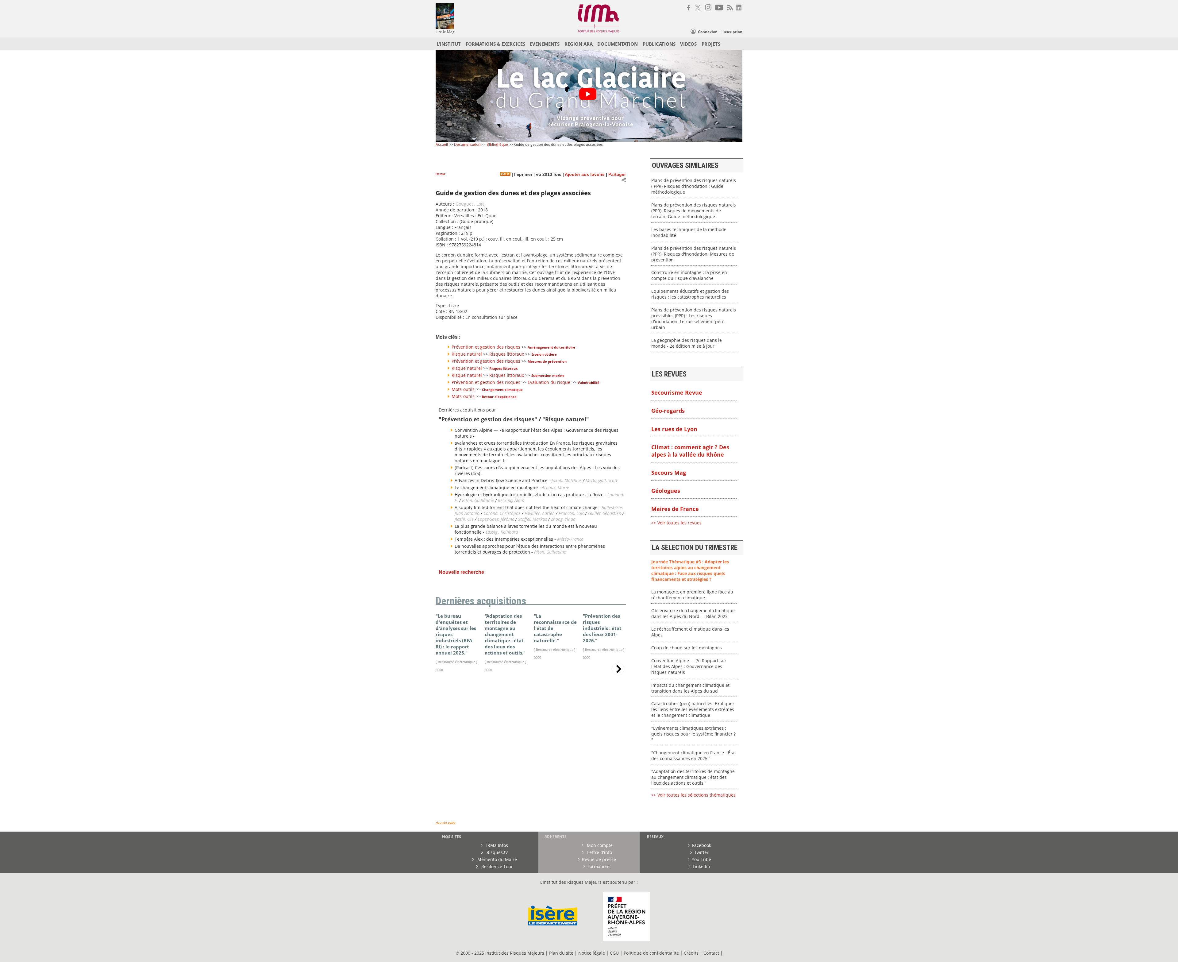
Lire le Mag (445, 31)
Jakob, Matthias (567, 480)
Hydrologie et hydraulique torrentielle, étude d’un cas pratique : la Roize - (531, 494)
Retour (440, 174)
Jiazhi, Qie (464, 519)
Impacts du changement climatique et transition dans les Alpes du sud (690, 688)
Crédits (691, 953)
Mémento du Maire (496, 859)
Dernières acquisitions (481, 601)
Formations (598, 866)
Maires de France (675, 508)
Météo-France (570, 539)
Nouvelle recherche (461, 572)
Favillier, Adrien (540, 513)
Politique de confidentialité (651, 953)
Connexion (708, 31)
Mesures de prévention (547, 361)
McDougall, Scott (602, 480)
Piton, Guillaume (478, 500)
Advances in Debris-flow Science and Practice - (503, 480)
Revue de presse (599, 859)
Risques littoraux (506, 354)
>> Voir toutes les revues (676, 523)
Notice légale (591, 953)
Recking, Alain (511, 500)
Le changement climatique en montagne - (498, 487)
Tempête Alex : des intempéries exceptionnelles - (506, 539)
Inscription (732, 31)
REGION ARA (578, 44)
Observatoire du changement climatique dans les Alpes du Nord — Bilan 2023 (693, 613)
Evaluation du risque (549, 382)
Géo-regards (668, 410)
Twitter (701, 852)
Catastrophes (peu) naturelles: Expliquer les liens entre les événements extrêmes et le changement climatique (692, 709)
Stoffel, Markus (532, 519)
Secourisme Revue (676, 392)
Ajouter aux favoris (585, 174)
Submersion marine (547, 375)
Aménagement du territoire (551, 347)
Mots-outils (463, 389)
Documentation (467, 144)
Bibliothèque (497, 144)
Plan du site (561, 953)
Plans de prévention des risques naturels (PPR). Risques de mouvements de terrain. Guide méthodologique (693, 210)
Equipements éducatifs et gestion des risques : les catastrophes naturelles (690, 294)
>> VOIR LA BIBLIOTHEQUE (462, 749)
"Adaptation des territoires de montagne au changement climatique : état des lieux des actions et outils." (693, 777)
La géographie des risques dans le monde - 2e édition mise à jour (686, 343)
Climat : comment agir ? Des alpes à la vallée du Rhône (690, 450)
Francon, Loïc (572, 513)
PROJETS (711, 44)
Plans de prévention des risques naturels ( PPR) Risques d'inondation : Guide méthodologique (693, 186)
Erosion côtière (544, 354)
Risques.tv (496, 852)
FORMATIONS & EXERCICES (495, 44)
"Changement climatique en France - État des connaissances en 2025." (693, 755)
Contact (711, 953)
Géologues (665, 490)
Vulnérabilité (588, 382)
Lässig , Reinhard (502, 532)
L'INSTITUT (449, 44)
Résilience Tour (496, 866)
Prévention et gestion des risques (486, 347)
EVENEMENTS (545, 44)
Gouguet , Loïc (470, 204)
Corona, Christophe (502, 513)
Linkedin (701, 866)
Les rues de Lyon (674, 429)
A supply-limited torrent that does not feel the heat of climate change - (528, 507)
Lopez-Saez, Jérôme (496, 519)
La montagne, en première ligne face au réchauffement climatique (692, 595)
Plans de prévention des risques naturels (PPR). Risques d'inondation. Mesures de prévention (693, 254)
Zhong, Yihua (563, 519)
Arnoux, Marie (555, 487)
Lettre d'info (599, 852)
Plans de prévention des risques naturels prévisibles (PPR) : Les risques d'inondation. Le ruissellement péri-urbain (693, 318)
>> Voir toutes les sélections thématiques (693, 795)
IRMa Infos (496, 845)
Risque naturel (467, 354)
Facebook (701, 845)
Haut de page (445, 822)
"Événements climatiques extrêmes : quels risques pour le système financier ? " (693, 734)
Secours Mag (668, 472)
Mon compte (599, 845)
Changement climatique (502, 389)
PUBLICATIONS (659, 44)
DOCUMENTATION (617, 44)
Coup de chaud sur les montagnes (686, 648)
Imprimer (522, 174)
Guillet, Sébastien (604, 513)
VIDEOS (688, 44)
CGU (614, 953)
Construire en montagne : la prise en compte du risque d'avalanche (689, 275)
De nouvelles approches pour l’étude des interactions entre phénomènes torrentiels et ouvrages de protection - (530, 549)
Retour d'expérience (499, 396)
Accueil (442, 144)
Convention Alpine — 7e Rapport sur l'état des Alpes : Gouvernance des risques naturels (688, 666)
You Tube (701, 859)
